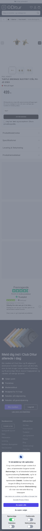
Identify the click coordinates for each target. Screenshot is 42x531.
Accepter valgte (21, 510)
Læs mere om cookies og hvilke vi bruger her (21, 496)
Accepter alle (21, 505)
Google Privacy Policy (21, 500)
